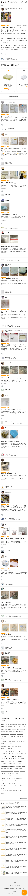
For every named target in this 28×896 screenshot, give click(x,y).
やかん (14, 748)
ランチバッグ (4, 771)
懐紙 (23, 741)
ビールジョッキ (21, 780)
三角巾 (17, 741)
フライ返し (3, 734)
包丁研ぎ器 (9, 731)
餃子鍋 (14, 726)
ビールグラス (14, 780)
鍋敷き (19, 746)
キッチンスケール (15, 773)
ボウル (16, 756)
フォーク (3, 778)
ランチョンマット (5, 741)
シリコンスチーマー (10, 736)
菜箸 (14, 790)
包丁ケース (11, 758)
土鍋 (16, 724)
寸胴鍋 (6, 729)
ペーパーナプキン (19, 739)
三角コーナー (12, 741)
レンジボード (21, 756)
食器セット (3, 793)
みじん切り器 (20, 734)
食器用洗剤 (9, 748)
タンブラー (13, 778)
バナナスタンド (4, 756)
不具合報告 (14, 891)
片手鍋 (24, 724)
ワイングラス (18, 783)
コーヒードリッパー (11, 751)
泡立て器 (5, 773)
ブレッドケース (19, 763)
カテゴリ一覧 (10, 885)
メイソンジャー (9, 788)
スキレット (14, 729)
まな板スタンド (22, 753)
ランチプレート (16, 788)
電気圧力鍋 (12, 724)
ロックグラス (12, 783)
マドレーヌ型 (16, 771)
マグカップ (3, 780)
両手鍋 (2, 726)
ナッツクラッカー (11, 766)
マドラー (3, 788)
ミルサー (17, 736)
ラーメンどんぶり (5, 790)
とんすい (20, 790)
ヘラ (15, 734)
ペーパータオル (11, 739)
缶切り (10, 761)
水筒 (11, 768)
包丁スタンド (17, 758)
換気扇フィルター (5, 743)
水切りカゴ (11, 743)
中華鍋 (9, 729)
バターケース (4, 763)
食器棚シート (4, 748)
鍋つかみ (15, 746)
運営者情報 (6, 888)
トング (7, 734)
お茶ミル (18, 751)
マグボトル (8, 780)
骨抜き (2, 739)
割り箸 (20, 741)
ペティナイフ (4, 731)
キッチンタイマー (5, 775)
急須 (21, 785)
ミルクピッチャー (15, 785)
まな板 (16, 731)
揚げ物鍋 (10, 726)
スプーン (23, 775)
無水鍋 (6, 726)
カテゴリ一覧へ (23, 798)
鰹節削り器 (3, 768)
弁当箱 (7, 768)
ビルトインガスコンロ (17, 761)
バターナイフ (22, 729)
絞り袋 (9, 773)
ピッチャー (8, 785)
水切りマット (17, 743)
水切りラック (4, 746)
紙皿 (12, 746)
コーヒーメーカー (20, 748)
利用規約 (12, 888)
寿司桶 (22, 758)
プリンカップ (10, 771)
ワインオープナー (5, 758)
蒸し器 (23, 766)
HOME (14, 882)
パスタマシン (18, 766)
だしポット (10, 753)
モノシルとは (17, 885)
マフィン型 (22, 771)
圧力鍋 (7, 724)
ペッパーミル (11, 756)
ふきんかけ (16, 753)
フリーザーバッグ (11, 763)
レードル (12, 734)
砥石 (14, 731)
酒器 (16, 790)
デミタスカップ (19, 778)
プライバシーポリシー (19, 888)
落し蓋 (21, 736)
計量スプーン (17, 775)
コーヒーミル (4, 751)
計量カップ (11, 775)
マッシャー (3, 736)
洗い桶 (8, 746)
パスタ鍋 (18, 726)
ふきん (6, 739)
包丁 (18, 729)
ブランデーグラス (5, 783)
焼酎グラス (3, 785)
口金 (2, 773)
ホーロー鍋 (23, 726)
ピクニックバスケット (17, 768)
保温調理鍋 (20, 724)
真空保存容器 (4, 766)
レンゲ (10, 790)
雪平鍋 (2, 729)
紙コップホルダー (5, 761)
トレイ (8, 778)
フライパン (3, 724)
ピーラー (21, 731)
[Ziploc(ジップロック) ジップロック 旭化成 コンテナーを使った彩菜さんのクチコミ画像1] (6, 17)
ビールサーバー (4, 753)
